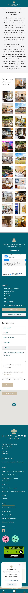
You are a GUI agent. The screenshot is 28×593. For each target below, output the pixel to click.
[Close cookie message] (20, 565)
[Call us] (24, 591)
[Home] (3, 591)
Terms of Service (18, 379)
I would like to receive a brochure (13, 366)
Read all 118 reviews (17, 274)
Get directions (9, 393)
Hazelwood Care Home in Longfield (13, 491)
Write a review (15, 273)
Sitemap (5, 498)
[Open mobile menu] (14, 591)
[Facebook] (3, 531)
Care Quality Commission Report (13, 471)
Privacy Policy (9, 379)
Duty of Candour (7, 515)
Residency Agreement (9, 518)
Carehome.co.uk (8, 244)
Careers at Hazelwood (9, 488)
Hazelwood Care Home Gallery (15, 9)
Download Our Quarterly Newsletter (10, 480)
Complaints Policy (8, 522)
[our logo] (14, 3)
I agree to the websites (13, 373)
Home (4, 9)
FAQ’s (4, 495)
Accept (11, 584)
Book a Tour (14, 309)
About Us (5, 484)
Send (7, 385)
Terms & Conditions (8, 508)
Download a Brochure (14, 314)
